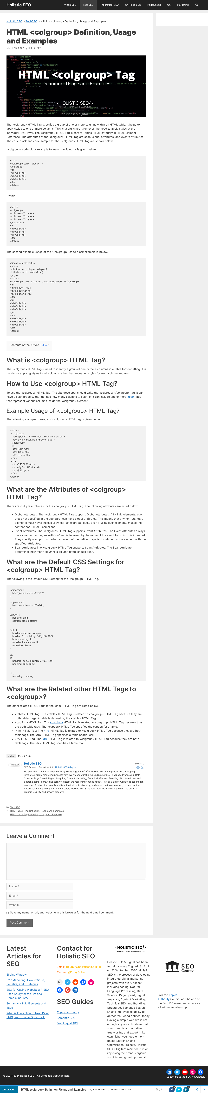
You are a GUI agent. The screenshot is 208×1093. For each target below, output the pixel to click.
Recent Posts (24, 756)
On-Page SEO (133, 4)
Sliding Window (16, 974)
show (45, 345)
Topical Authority (68, 1012)
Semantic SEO (66, 1018)
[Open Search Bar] (197, 5)
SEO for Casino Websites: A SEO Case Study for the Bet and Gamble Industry (27, 994)
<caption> (56, 722)
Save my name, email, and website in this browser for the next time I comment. (62, 912)
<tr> (45, 739)
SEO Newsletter (195, 1076)
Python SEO (69, 4)
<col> (131, 396)
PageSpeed (154, 4)
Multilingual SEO (67, 1023)
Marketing (183, 4)
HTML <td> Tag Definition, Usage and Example (36, 814)
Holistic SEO (18, 4)
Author (11, 756)
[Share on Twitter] (179, 1089)
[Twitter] (142, 767)
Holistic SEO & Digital (65, 767)
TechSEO (88, 4)
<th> (47, 730)
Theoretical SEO (109, 4)
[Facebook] (138, 767)
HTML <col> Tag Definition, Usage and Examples (37, 810)
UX (169, 4)
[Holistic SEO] (14, 765)
